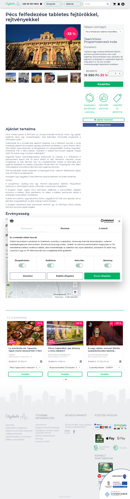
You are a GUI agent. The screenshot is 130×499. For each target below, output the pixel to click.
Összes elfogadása (102, 276)
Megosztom (105, 125)
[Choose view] (75, 292)
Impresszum (41, 425)
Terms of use (59, 297)
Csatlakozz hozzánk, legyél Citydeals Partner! (47, 431)
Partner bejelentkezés (45, 436)
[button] (118, 3)
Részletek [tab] (65, 228)
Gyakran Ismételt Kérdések (47, 427)
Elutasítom (28, 276)
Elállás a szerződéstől (15, 439)
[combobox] (53, 4)
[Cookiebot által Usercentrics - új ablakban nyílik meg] (103, 221)
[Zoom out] (75, 285)
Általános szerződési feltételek (19, 431)
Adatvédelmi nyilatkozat (16, 428)
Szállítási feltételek (14, 434)
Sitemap (39, 439)
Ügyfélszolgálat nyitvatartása (18, 436)
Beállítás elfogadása (65, 276)
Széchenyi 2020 (42, 441)
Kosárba (104, 84)
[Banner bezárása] (119, 221)
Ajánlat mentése (105, 120)
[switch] (50, 265)
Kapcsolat (10, 425)
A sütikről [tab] (103, 228)
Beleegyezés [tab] (26, 228)
